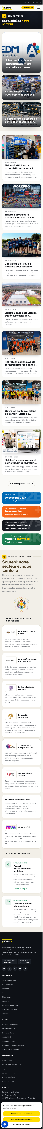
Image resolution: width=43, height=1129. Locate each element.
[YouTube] (20, 969)
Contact (5, 1013)
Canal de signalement (10, 1049)
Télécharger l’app (9, 1041)
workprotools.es (8, 1077)
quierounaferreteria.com (11, 1065)
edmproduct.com (9, 1073)
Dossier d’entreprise (10, 1005)
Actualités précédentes (20, 484)
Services (5, 989)
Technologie (7, 993)
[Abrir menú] (38, 7)
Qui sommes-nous (9, 980)
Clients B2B (28, 8)
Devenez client (8, 1033)
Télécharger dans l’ (10, 961)
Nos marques (7, 985)
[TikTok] (15, 969)
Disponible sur (24, 961)
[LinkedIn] (4, 969)
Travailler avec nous (10, 1009)
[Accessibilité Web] (4, 1124)
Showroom (6, 997)
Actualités (6, 1001)
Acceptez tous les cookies (21, 1114)
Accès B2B (6, 1037)
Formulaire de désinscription (13, 1045)
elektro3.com (7, 1060)
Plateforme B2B (8, 1029)
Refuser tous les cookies (21, 1120)
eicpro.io (5, 1069)
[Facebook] (25, 969)
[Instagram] (9, 969)
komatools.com (8, 1081)
